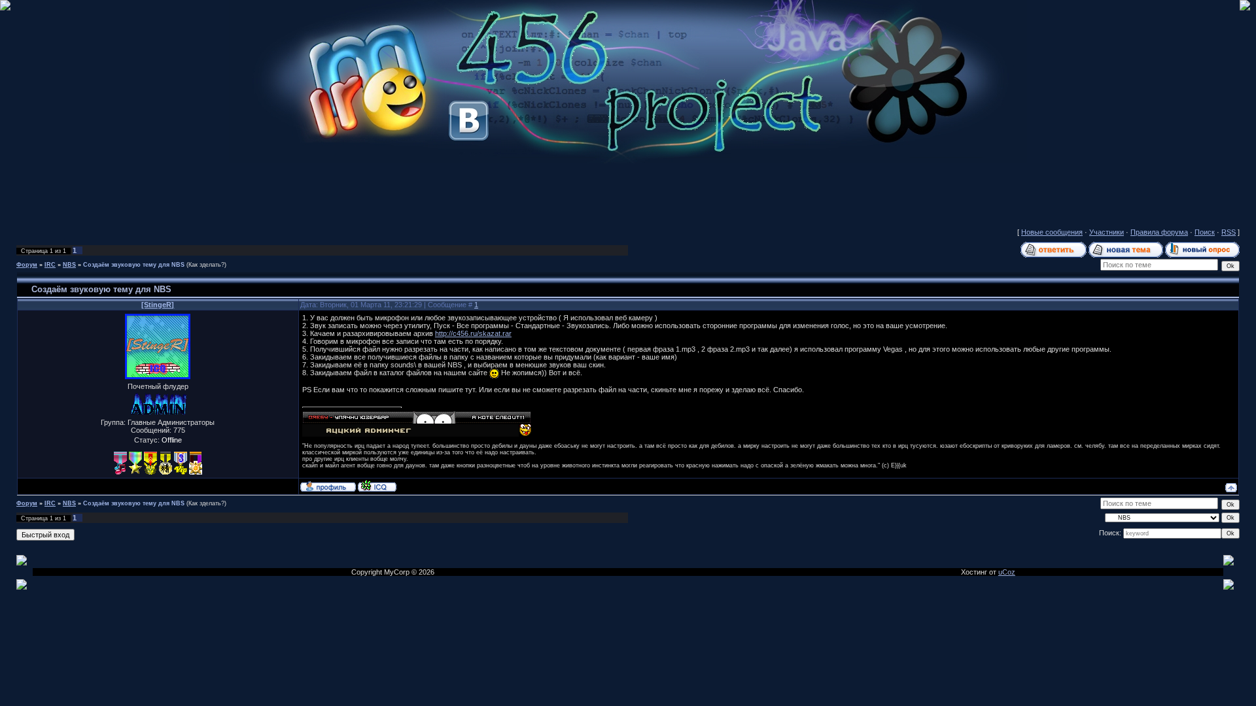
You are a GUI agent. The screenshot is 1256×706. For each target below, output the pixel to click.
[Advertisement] (628, 192)
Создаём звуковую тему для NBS (133, 264)
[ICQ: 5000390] (377, 486)
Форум (26, 264)
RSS (1228, 232)
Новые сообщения (1052, 232)
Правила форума (1159, 232)
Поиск (1205, 232)
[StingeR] (157, 305)
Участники (1106, 232)
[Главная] (628, 161)
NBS (69, 264)
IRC (50, 264)
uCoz (1006, 572)
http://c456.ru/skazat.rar (473, 333)
